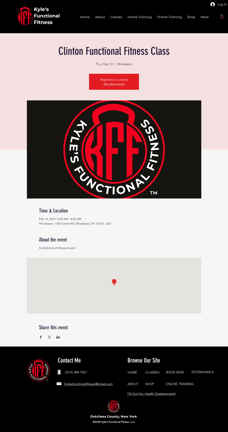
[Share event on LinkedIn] (58, 337)
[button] (222, 16)
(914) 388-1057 (76, 372)
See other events (114, 84)
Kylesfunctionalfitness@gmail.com (88, 384)
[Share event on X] (49, 337)
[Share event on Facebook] (40, 337)
